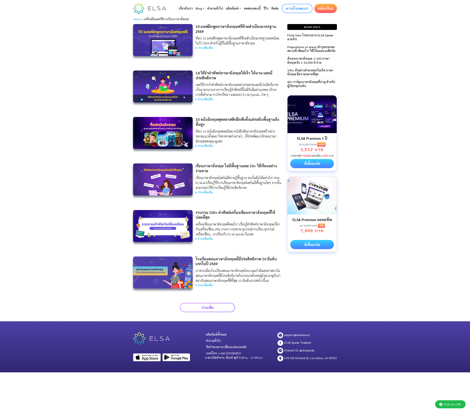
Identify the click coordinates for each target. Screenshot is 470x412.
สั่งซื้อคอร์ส (312, 163)
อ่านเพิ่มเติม (205, 48)
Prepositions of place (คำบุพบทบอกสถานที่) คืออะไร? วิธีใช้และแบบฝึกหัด (311, 49)
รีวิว (266, 8)
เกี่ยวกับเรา (186, 8)
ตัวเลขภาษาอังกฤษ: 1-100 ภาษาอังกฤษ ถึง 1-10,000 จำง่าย (308, 60)
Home (137, 19)
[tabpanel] (312, 133)
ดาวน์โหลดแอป (297, 8)
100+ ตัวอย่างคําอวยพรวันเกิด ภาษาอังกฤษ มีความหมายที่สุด (310, 72)
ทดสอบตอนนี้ (252, 8)
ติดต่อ (275, 8)
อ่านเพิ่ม (208, 307)
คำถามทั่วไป (215, 8)
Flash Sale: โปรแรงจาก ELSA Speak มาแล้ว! (310, 37)
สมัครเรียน (325, 8)
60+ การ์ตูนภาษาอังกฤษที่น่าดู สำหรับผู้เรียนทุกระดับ (311, 84)
